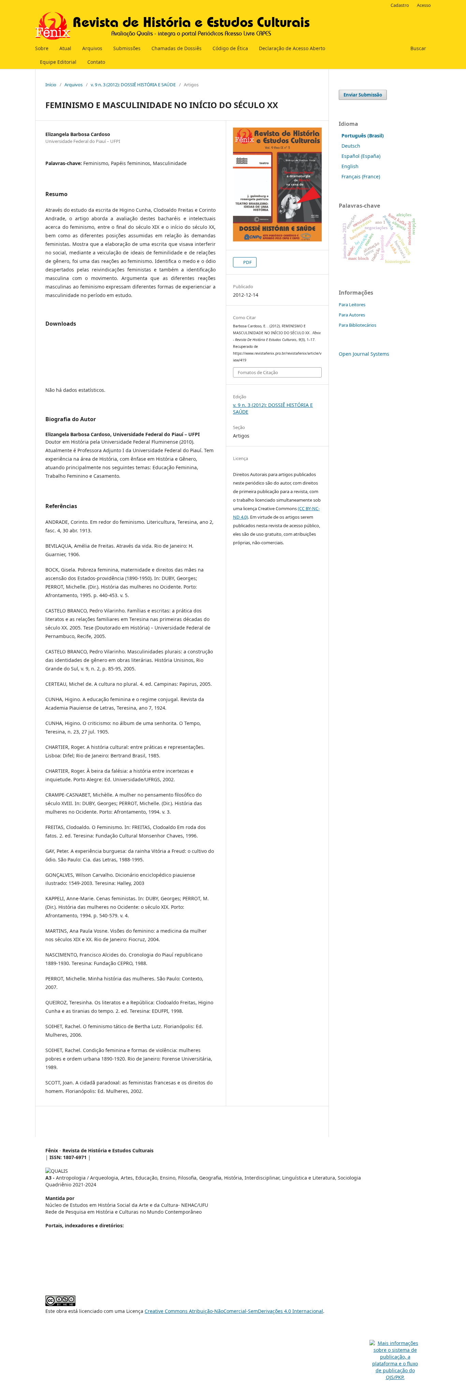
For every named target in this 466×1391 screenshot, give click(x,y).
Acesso (424, 5)
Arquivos (92, 48)
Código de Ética (230, 48)
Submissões (127, 48)
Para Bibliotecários (357, 325)
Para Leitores (352, 304)
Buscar (417, 48)
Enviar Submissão (363, 95)
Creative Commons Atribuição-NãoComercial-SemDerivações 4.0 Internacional (234, 1311)
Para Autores (352, 315)
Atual (65, 48)
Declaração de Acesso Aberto (292, 48)
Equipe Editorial (58, 62)
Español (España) (360, 156)
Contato (96, 62)
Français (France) (360, 176)
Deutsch (350, 146)
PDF (247, 262)
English (350, 166)
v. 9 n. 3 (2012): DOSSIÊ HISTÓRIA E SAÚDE (133, 85)
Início (50, 85)
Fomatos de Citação (258, 372)
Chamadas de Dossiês (176, 48)
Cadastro (400, 5)
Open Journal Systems (364, 354)
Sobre (41, 48)
